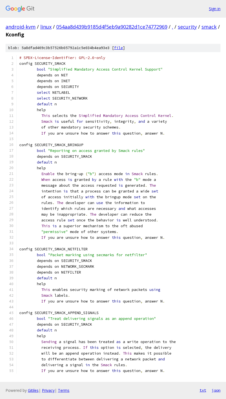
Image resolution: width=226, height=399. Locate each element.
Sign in (214, 8)
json (216, 390)
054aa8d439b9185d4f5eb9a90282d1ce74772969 (111, 26)
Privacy (48, 390)
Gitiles (33, 390)
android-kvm (21, 26)
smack (209, 26)
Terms (63, 390)
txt (203, 390)
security (187, 26)
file (118, 47)
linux (46, 26)
